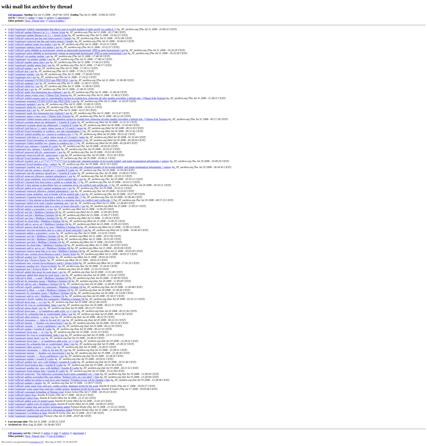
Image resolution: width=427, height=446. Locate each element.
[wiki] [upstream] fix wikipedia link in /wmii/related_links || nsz (41, 344)
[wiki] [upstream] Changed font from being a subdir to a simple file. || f (45, 197)
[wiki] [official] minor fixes (22, 395)
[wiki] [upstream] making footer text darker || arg (33, 47)
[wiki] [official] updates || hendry (25, 383)
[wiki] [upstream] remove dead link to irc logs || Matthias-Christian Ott (45, 251)
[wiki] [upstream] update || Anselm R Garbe (31, 359)
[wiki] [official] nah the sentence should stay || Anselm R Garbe (41, 170)
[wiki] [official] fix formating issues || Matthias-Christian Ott (39, 281)
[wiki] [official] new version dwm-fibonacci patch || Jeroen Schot (42, 254)
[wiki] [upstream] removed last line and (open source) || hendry (41, 41)
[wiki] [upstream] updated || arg (24, 104)
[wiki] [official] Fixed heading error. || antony (31, 158)
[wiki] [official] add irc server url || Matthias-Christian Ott (38, 224)
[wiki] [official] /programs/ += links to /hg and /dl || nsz (37, 320)
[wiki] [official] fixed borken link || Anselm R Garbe (35, 365)
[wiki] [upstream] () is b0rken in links (27, 413)
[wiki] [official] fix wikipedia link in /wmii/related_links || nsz (40, 314)
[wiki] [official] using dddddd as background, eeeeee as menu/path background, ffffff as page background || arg (66, 50)
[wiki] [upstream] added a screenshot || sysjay (32, 233)
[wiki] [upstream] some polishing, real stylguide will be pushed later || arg (46, 194)
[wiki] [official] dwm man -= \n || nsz (27, 302)
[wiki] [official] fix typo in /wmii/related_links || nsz (35, 305)
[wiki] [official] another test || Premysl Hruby (31, 257)
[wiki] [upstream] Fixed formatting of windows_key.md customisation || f (46, 140)
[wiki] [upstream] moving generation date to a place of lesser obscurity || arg (48, 230)
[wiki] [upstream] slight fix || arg (25, 107)
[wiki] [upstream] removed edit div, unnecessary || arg (36, 155)
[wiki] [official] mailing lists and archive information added (39, 407)
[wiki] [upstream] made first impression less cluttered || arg (38, 113)
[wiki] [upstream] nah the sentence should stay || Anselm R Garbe (42, 173)
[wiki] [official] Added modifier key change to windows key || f (41, 134)
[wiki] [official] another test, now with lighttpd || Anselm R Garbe (42, 362)
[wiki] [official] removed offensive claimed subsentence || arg (40, 176)
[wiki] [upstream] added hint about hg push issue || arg (36, 275)
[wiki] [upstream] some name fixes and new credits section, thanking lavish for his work (54, 389)
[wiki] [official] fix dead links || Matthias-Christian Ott (36, 221)
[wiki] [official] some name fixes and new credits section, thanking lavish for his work (53, 386)
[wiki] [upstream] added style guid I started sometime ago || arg (41, 203)
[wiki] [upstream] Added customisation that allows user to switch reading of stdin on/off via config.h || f (62, 29)
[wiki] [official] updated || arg (23, 83)
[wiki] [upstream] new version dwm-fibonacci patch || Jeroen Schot (43, 263)
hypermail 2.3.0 (36, 442)
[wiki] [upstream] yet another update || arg (30, 59)
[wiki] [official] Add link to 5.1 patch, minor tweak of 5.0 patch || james (45, 128)
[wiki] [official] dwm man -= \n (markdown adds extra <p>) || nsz (42, 311)
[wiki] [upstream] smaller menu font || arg (29, 65)
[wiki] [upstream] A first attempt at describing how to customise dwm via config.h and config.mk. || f (60, 200)
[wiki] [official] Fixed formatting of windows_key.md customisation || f (45, 131)
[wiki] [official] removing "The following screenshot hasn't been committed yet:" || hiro (53, 374)
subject (50, 17)
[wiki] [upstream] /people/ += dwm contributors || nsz (36, 356)
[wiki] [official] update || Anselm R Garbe (30, 329)
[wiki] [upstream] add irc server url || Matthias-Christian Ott (39, 248)
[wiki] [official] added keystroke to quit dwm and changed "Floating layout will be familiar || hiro (59, 380)
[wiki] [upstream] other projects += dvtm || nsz (32, 347)
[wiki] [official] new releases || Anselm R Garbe (33, 146)
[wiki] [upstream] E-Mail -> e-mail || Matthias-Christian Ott (39, 290)
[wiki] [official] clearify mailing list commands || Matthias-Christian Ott (45, 287)
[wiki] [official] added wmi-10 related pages (31, 401)
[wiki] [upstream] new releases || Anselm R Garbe (34, 149)
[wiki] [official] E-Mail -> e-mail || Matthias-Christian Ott (38, 278)
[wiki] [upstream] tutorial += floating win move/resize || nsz (39, 353)
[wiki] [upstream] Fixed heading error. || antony (33, 164)
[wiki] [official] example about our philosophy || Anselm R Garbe (42, 122)
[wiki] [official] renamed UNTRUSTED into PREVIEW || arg (41, 80)
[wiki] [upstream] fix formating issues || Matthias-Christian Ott (40, 293)
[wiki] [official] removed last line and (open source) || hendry (40, 38)
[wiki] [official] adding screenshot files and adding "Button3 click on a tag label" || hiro (53, 377)
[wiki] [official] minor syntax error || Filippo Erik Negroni (38, 95)
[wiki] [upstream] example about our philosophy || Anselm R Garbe (43, 125)
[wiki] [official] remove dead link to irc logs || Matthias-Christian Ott (44, 227)
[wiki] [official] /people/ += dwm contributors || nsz (35, 326)
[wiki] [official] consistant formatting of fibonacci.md (36, 392)
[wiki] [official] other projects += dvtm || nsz (31, 317)
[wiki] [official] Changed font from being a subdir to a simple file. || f (44, 182)
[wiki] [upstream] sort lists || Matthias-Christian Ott (34, 242)
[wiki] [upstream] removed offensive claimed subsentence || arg (41, 191)
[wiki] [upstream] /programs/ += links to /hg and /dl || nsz (38, 350)
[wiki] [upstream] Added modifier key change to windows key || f (42, 143)
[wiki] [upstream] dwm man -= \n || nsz (28, 332)
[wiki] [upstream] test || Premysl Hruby (28, 269)
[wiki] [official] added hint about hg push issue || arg (35, 272)
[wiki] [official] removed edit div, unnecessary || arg (35, 152)
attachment (63, 17)
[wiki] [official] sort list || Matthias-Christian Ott (33, 212)
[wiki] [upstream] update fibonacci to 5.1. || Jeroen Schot (37, 35)
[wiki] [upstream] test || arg (22, 77)
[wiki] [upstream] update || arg (24, 74)
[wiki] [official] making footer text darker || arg (32, 44)
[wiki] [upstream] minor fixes (23, 398)
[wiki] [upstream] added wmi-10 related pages (32, 404)
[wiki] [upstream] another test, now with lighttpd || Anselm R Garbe (43, 368)
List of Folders (56, 20)
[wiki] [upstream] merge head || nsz (26, 338)
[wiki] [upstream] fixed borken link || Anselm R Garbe (36, 371)
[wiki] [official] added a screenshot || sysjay (30, 209)
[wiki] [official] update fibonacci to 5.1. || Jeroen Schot (36, 32)
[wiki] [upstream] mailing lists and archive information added (40, 410)
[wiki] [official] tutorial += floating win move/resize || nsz (38, 323)
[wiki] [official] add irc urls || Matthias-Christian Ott (35, 284)
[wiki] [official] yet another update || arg (29, 56)
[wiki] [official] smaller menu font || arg (28, 62)
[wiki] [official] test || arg (21, 71)
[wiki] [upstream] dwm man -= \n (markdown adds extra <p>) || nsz (43, 341)
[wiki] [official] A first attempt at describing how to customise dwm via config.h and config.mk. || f (59, 185)
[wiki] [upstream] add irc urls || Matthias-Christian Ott (36, 296)
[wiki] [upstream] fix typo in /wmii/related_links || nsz (36, 335)
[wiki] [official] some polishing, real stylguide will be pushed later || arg (45, 179)
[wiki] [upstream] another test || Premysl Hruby (32, 266)
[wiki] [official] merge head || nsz (25, 308)
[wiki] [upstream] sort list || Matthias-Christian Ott (34, 236)
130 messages (15, 14)
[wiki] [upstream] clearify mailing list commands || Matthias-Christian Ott (46, 299)
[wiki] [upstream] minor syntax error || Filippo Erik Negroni (39, 116)
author (31, 17)
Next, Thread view (35, 20)
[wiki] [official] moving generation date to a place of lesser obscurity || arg (46, 206)
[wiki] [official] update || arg (22, 68)
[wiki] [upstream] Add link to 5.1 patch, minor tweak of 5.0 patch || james (46, 137)
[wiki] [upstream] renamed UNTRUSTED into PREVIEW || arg (42, 101)
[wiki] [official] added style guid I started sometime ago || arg (40, 188)
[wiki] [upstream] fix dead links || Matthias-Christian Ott (37, 245)
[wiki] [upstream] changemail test (25, 416)
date (41, 17)
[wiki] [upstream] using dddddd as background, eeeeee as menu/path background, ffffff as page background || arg (67, 53)
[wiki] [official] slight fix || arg (24, 86)
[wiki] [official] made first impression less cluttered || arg (37, 92)
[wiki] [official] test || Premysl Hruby (27, 260)
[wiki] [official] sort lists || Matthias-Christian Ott (33, 218)
